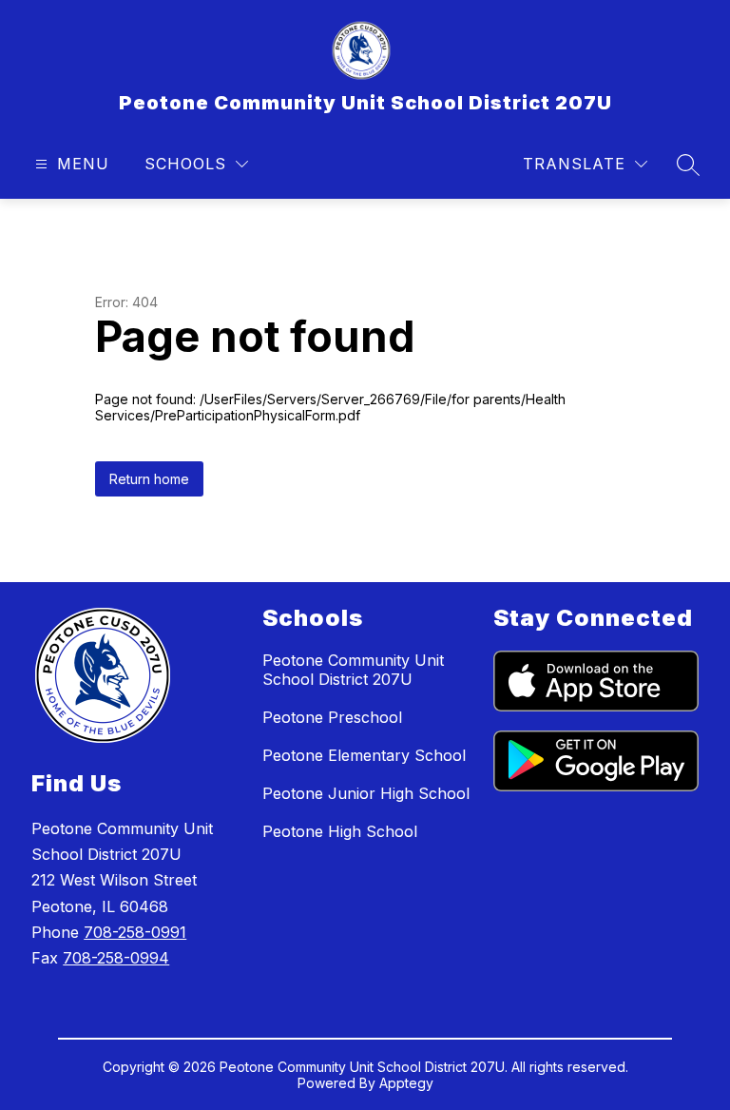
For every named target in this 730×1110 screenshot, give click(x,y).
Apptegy (406, 1083)
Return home (149, 479)
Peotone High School (339, 831)
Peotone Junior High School (366, 793)
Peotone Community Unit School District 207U (353, 670)
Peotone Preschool (332, 717)
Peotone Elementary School (364, 755)
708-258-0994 (116, 957)
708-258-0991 (135, 932)
